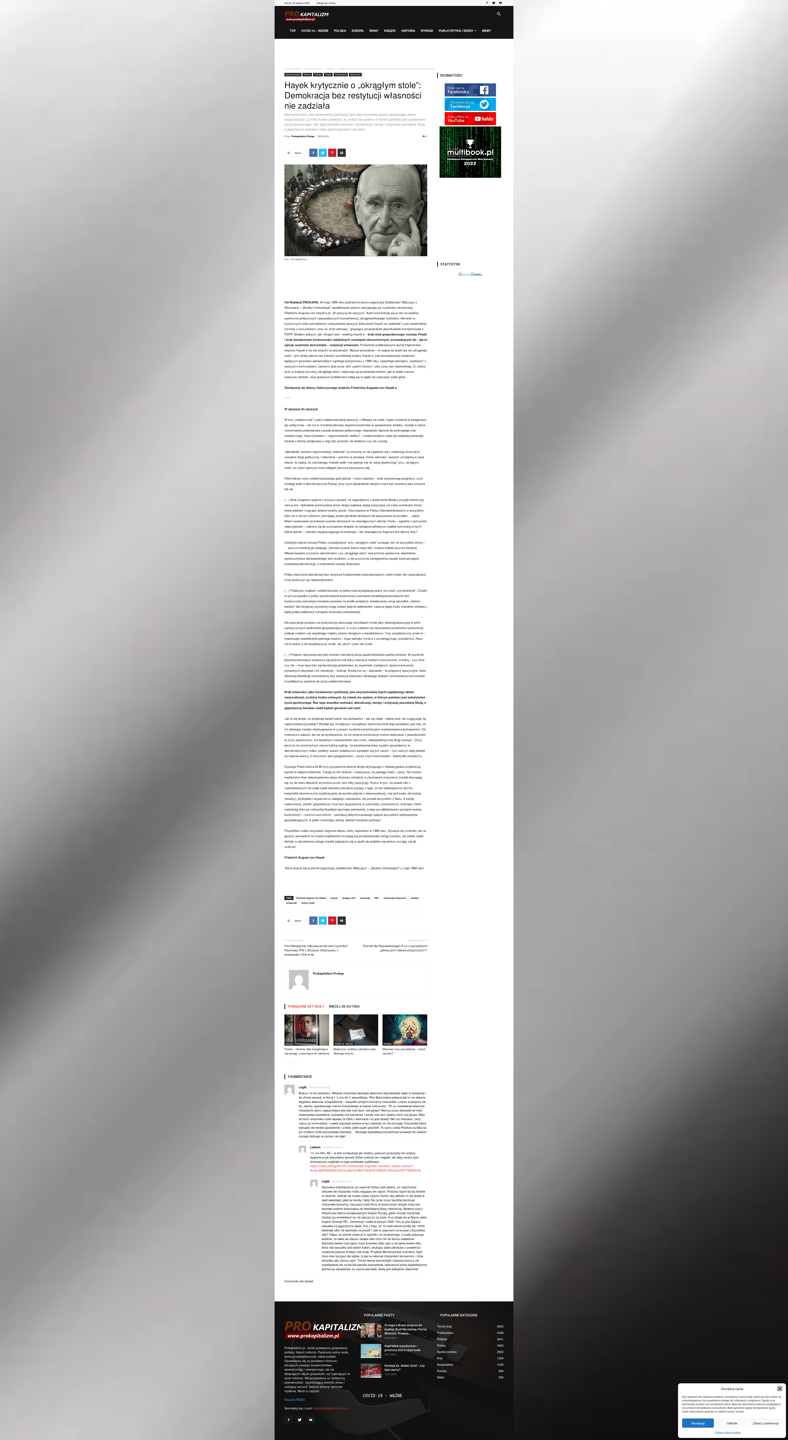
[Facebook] (487, 3)
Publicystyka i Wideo (456, 31)
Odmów (732, 1423)
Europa (358, 31)
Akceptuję (698, 1423)
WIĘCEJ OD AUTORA (344, 1006)
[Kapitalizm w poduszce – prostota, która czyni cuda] (371, 1351)
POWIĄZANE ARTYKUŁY (306, 1006)
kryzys (334, 897)
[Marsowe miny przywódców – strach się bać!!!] (405, 1029)
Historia (408, 31)
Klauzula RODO (294, 1400)
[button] (780, 1389)
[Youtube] (500, 3)
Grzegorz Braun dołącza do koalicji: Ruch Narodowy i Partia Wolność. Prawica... (406, 1329)
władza (415, 897)
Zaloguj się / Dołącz (326, 3)
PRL (377, 897)
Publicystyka (341, 74)
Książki (390, 31)
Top (293, 31)
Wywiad (427, 31)
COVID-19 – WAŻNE (314, 31)
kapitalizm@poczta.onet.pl (331, 1408)
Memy (486, 31)
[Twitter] (494, 3)
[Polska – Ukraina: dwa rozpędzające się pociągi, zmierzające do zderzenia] (306, 1029)
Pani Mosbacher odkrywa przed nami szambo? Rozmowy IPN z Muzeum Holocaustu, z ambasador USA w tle (316, 950)
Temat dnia (355, 74)
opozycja (365, 897)
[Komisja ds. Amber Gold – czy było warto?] (371, 1371)
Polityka (318, 74)
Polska (340, 31)
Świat (373, 31)
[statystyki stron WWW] (464, 274)
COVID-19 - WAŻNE (344, 1043)
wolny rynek (308, 902)
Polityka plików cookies (728, 1432)
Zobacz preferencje (766, 1423)
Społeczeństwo (313, 68)
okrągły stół (349, 897)
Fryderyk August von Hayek (311, 897)
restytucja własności (395, 897)
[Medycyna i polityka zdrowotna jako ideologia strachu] (355, 1029)
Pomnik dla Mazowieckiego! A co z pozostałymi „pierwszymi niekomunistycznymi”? (395, 948)
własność (291, 902)
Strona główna (292, 68)
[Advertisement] (394, 53)
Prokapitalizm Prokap (302, 136)
